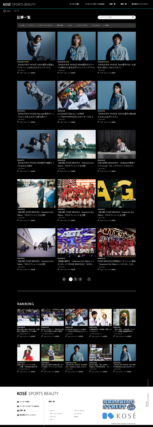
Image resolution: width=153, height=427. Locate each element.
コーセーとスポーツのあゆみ (94, 4)
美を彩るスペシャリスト (140, 4)
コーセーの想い (74, 4)
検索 (133, 17)
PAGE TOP (146, 404)
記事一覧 (112, 4)
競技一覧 (124, 4)
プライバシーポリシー (129, 426)
